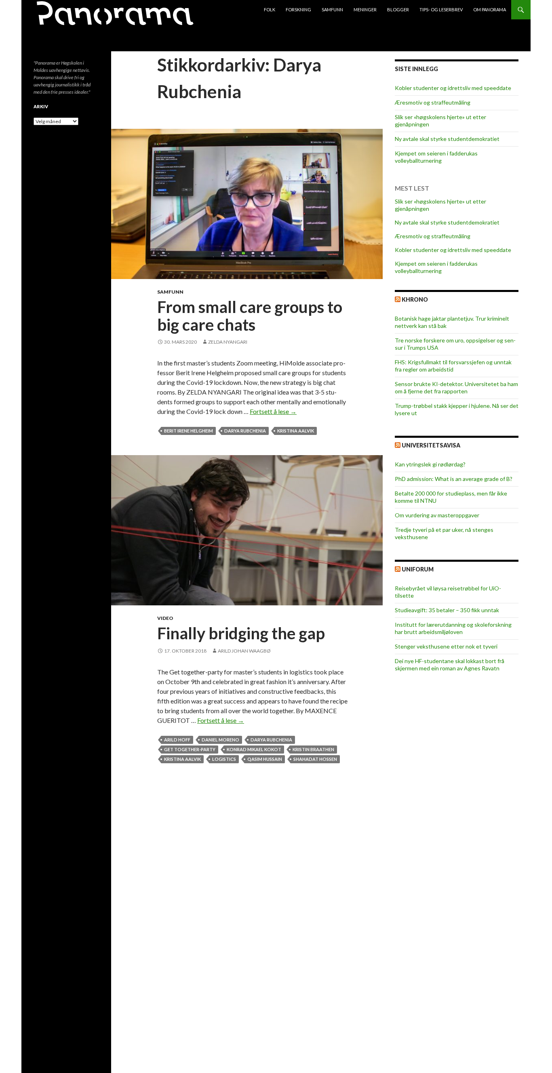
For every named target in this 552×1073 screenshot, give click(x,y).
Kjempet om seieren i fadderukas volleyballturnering (436, 157)
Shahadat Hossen (315, 759)
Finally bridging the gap (241, 633)
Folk (269, 9)
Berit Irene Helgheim (188, 430)
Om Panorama (489, 9)
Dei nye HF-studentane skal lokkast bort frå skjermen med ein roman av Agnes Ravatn (449, 664)
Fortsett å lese (273, 411)
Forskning (298, 9)
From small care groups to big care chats (249, 315)
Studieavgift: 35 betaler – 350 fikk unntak (447, 610)
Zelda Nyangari (227, 342)
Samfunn (332, 9)
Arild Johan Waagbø (244, 651)
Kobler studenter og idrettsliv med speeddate (453, 87)
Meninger (365, 9)
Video (165, 618)
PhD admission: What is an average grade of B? (453, 478)
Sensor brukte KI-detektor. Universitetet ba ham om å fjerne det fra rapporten (456, 387)
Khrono (415, 299)
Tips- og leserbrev (441, 9)
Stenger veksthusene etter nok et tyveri (446, 646)
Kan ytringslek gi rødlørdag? (430, 464)
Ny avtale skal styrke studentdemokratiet (447, 138)
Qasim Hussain (264, 759)
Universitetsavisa (431, 445)
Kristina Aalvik (295, 430)
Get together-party (189, 749)
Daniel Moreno (220, 739)
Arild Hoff (177, 739)
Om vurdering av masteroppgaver (437, 515)
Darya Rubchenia (245, 430)
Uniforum (418, 569)
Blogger (398, 9)
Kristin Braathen (313, 749)
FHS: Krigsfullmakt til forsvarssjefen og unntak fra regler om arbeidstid (453, 366)
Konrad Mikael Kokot (254, 749)
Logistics (224, 759)
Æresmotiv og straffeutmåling (432, 102)
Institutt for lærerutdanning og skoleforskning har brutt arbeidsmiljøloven (453, 628)
